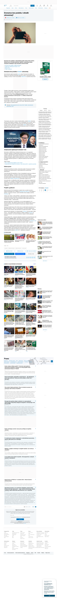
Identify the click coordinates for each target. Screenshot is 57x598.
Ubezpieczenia (14, 534)
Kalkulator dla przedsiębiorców (43, 146)
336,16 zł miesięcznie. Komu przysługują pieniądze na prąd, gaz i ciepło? (45, 131)
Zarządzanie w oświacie (15, 546)
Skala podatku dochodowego (40, 547)
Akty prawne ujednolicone (23, 546)
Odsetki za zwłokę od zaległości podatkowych (43, 173)
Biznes (29, 531)
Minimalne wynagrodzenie (40, 543)
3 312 (33, 506)
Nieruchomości (47, 531)
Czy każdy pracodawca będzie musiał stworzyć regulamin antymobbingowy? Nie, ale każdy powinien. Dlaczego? (45, 134)
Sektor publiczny (6, 541)
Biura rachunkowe (39, 531)
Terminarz (42, 187)
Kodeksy (21, 547)
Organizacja (5, 542)
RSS (35, 552)
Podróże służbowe (39, 545)
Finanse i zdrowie (30, 537)
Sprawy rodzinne (26, 360)
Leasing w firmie (30, 536)
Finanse (46, 534)
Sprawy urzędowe (22, 535)
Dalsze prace (7, 67)
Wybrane (49, 110)
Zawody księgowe (6, 536)
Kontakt (38, 552)
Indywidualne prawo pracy (15, 532)
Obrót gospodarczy (6, 534)
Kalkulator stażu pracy (31, 546)
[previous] (24, 506)
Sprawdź (45, 79)
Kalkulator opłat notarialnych (43, 157)
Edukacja (13, 541)
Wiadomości (12, 10)
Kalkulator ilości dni (31, 543)
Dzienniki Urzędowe (23, 544)
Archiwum (46, 543)
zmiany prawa (24, 248)
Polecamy (39, 288)
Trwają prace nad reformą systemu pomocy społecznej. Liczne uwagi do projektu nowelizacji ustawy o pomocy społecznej (45, 129)
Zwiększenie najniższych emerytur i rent (12, 66)
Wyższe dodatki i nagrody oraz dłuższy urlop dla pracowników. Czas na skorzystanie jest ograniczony (45, 136)
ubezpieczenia (16, 178)
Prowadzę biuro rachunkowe (40, 533)
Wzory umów (41, 166)
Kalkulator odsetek (30, 545)
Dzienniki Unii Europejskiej (23, 545)
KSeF (5, 537)
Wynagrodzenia (14, 533)
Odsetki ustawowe (39, 546)
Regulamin (28, 552)
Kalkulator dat (41, 160)
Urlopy (13, 535)
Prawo (9, 10)
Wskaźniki (42, 169)
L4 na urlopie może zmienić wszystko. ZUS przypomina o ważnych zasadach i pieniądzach (45, 117)
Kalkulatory (42, 142)
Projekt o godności (8, 69)
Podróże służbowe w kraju (40, 542)
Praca (17, 360)
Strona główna (6, 10)
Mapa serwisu (48, 552)
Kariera (32, 552)
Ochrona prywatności (10, 552)
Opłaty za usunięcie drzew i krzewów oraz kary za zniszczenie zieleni (45, 179)
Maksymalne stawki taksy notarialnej (44, 177)
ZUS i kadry (5, 535)
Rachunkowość (6, 533)
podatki (24, 124)
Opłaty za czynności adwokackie (43, 174)
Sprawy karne (21, 360)
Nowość (45, 75)
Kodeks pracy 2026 (45, 77)
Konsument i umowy (12, 360)
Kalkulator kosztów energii (43, 151)
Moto (29, 535)
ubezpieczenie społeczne (24, 191)
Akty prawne (22, 541)
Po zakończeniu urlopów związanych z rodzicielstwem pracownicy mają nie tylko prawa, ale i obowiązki (45, 115)
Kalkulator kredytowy (42, 155)
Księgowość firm (6, 531)
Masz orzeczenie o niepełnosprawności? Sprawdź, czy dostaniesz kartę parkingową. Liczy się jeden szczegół (45, 124)
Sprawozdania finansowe (40, 536)
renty (35, 220)
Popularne (41, 110)
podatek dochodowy (11, 248)
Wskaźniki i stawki (39, 541)
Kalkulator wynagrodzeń (42, 147)
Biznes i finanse (30, 532)
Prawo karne (41, 165)
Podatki (5, 532)
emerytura (6, 248)
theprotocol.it (46, 547)
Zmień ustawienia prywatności (20, 552)
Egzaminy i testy (14, 545)
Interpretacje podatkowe (42, 183)
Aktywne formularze (44, 161)
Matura (13, 547)
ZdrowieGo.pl (46, 542)
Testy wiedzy (14, 549)
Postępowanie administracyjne (43, 164)
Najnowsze (45, 110)
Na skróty (46, 541)
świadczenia (23, 76)
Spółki (29, 533)
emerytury (25, 211)
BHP (12, 536)
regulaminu (20, 517)
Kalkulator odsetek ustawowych (43, 156)
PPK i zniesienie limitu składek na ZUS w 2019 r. (14, 162)
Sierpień (46, 187)
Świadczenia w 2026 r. (42, 219)
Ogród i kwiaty (47, 536)
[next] (35, 506)
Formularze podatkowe (48, 546)
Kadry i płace (6, 546)
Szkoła (13, 543)
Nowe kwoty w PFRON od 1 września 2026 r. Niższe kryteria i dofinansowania (45, 119)
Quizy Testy (40, 182)
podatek (16, 230)
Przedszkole (13, 542)
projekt (19, 74)
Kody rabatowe (47, 544)
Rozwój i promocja (6, 545)
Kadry (13, 531)
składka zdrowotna (18, 248)
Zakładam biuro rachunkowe (40, 532)
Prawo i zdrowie (22, 538)
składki (20, 71)
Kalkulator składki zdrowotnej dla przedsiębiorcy (44, 145)
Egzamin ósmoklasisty (15, 548)
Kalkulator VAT (30, 544)
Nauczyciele (13, 544)
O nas (5, 552)
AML (37, 537)
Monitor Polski (22, 543)
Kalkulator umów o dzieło (42, 150)
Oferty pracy (46, 548)
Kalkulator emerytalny (42, 152)
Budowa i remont (47, 535)
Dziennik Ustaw (22, 542)
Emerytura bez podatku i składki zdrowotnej (13, 65)
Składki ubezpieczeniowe (40, 544)
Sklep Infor (21, 537)
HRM (13, 537)
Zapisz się (20, 519)
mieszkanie (6, 193)
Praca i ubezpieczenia (31, 534)
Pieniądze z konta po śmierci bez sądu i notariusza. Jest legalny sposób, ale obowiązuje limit (44, 126)
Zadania (5, 544)
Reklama (42, 552)
